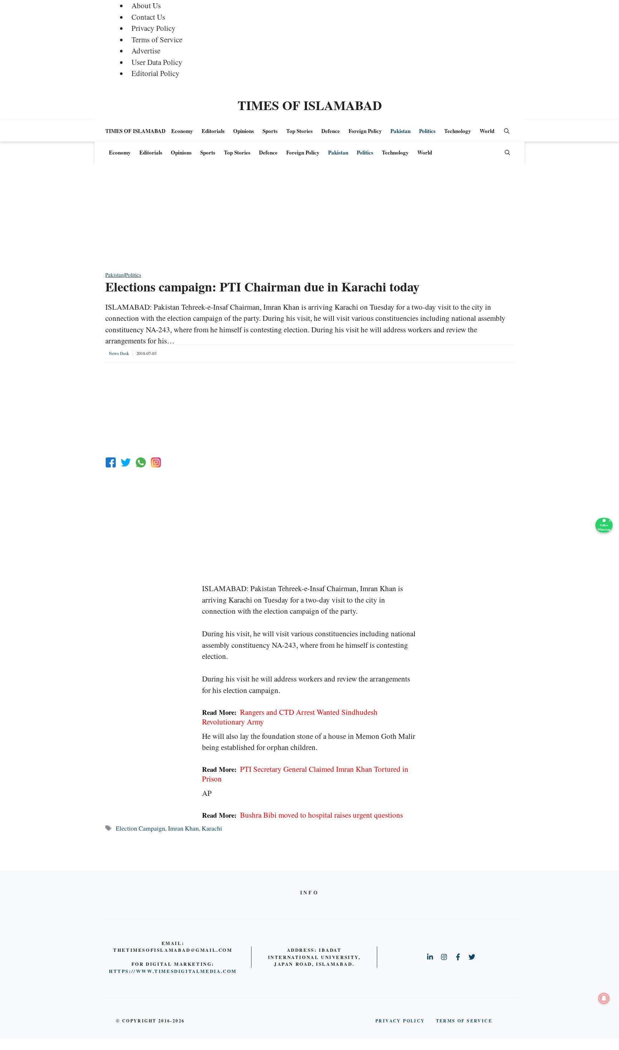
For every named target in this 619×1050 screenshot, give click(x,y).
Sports (270, 131)
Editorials (213, 131)
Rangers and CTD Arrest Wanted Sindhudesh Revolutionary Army (290, 717)
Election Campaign (140, 828)
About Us (146, 5)
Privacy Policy (153, 28)
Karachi (212, 828)
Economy (182, 131)
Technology (457, 131)
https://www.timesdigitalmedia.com (173, 971)
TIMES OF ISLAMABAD (309, 105)
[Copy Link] (155, 462)
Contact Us (148, 17)
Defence (330, 131)
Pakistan (400, 131)
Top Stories (299, 131)
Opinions (243, 131)
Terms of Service (156, 39)
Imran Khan (183, 828)
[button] (507, 131)
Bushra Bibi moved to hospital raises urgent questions (302, 815)
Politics (427, 131)
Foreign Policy (365, 131)
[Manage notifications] (604, 998)
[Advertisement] (309, 220)
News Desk (119, 353)
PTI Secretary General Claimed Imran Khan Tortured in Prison (305, 774)
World (487, 131)
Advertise (145, 51)
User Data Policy (156, 62)
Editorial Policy (155, 73)
